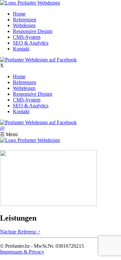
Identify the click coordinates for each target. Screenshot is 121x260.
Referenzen (24, 19)
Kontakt (21, 48)
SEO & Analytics (30, 43)
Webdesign (24, 25)
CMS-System (26, 37)
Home (19, 13)
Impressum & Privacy (22, 252)
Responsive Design (32, 31)
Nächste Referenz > (20, 231)
